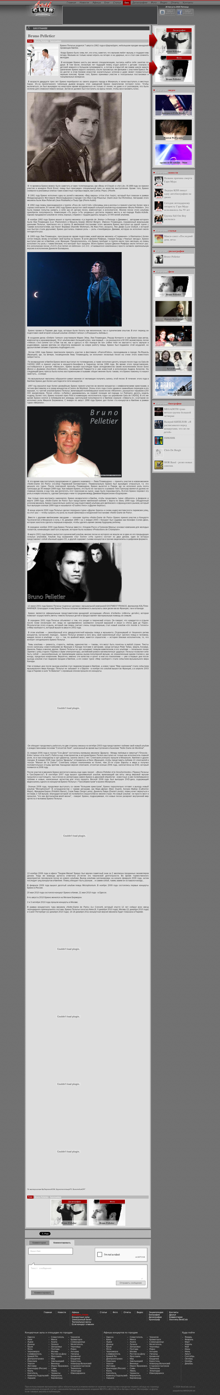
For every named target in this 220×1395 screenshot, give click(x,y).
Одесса (31, 1337)
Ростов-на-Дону (58, 1354)
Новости (84, 2)
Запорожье (56, 1347)
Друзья (172, 1315)
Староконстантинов (80, 1366)
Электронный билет (82, 1319)
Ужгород (75, 1354)
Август (188, 1354)
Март (187, 1342)
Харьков (31, 1378)
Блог (107, 2)
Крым (30, 1347)
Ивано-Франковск (59, 1366)
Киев (30, 1339)
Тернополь (76, 1368)
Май (187, 1347)
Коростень (76, 1361)
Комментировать (62, 1243)
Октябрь (189, 1359)
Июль (187, 1351)
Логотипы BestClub (178, 1319)
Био (127, 2)
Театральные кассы (81, 1322)
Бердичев (75, 1359)
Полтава (55, 1349)
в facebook (188, 12)
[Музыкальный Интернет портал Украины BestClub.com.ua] (43, 8)
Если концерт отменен (83, 1324)
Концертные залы (81, 1317)
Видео (163, 2)
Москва (54, 1351)
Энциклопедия (156, 1312)
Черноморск (33, 1351)
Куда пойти (188, 1332)
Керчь (30, 1371)
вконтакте (170, 12)
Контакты (188, 2)
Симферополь (35, 1354)
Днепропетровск (36, 1359)
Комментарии (39, 1243)
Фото (154, 2)
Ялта (30, 1349)
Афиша (97, 2)
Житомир (32, 1366)
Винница (55, 1363)
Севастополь (57, 1337)
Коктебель (33, 1373)
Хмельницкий (57, 1361)
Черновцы (76, 1347)
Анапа (54, 1342)
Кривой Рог (33, 1356)
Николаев (32, 1361)
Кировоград (56, 1378)
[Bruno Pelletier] (42, 60)
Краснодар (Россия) (37, 1368)
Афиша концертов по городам (121, 1332)
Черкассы (55, 1373)
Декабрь (189, 1363)
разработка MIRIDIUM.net (184, 1391)
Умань (54, 1371)
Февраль (189, 1339)
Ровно (73, 1349)
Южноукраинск (78, 1373)
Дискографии (140, 2)
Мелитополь (77, 1344)
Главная (71, 2)
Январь (188, 1337)
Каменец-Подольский (38, 1375)
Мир (53, 1359)
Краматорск (76, 1339)
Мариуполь (56, 1375)
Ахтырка (75, 1351)
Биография (55, 41)
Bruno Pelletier (41, 41)
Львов (30, 1342)
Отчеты (175, 2)
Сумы (54, 1368)
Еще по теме (165, 90)
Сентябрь (189, 1356)
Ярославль (56, 1356)
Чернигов (75, 1337)
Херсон (31, 1363)
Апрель (188, 1344)
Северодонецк (78, 1342)
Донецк (31, 1344)
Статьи (117, 2)
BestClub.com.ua (188, 1387)
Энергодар (76, 1371)
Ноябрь (188, 1361)
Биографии (154, 1315)
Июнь (187, 1349)
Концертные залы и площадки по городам (49, 1332)
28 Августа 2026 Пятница (177, 6)
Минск (54, 1339)
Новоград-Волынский (81, 1363)
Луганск (54, 1344)
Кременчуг (76, 1356)
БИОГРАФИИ (40, 28)
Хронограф (154, 1319)
